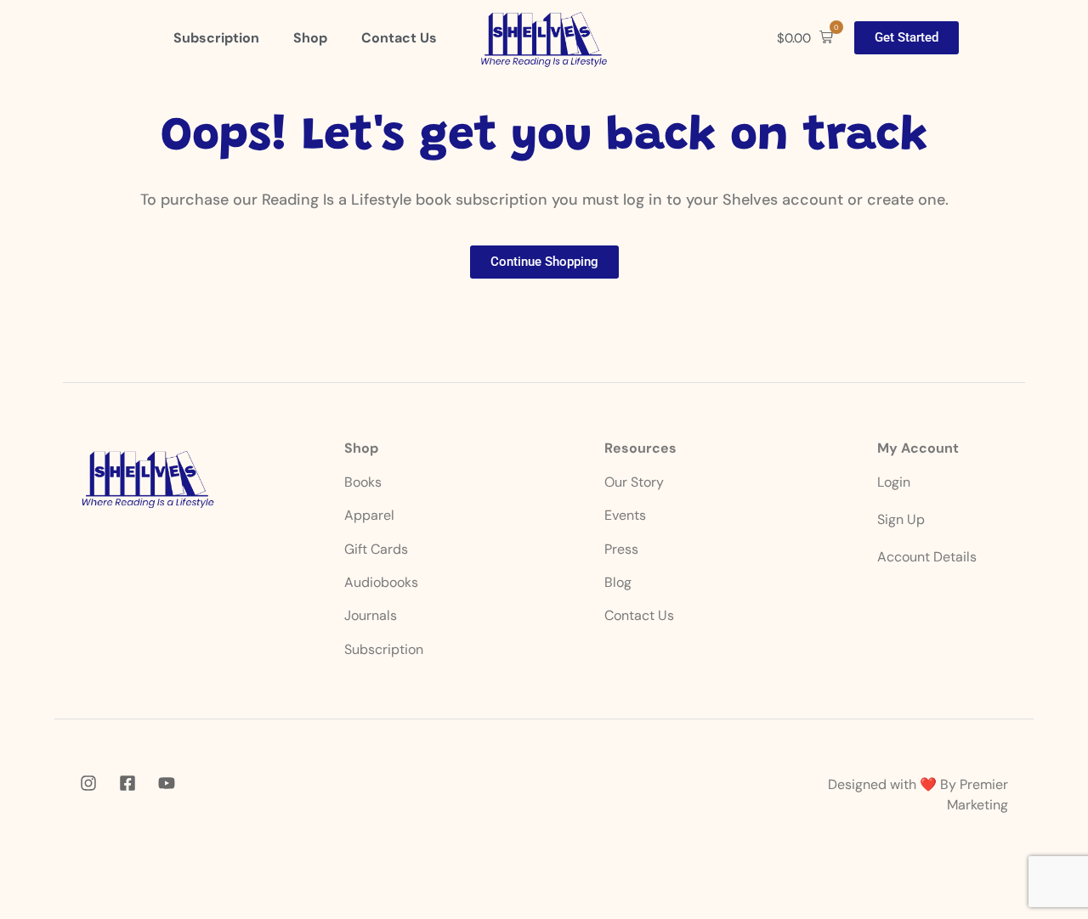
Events (625, 515)
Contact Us (639, 615)
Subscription (383, 649)
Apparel (369, 515)
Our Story (634, 482)
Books (364, 482)
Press (621, 549)
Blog (618, 582)
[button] (805, 38)
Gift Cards (376, 549)
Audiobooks (381, 582)
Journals (370, 615)
